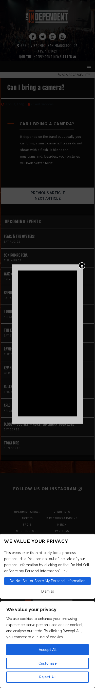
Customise (48, 663)
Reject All (47, 677)
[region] (47, 644)
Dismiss (47, 591)
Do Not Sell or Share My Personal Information (47, 581)
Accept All (47, 650)
